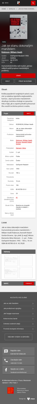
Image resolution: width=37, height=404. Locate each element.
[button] (18, 27)
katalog (12, 9)
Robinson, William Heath (12, 52)
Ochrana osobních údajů (11, 324)
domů (4, 9)
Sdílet (7, 81)
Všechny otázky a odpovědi (18, 337)
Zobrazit (29, 283)
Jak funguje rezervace (11, 313)
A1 (17, 198)
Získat (18, 76)
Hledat (32, 3)
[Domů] (18, 3)
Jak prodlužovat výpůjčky (12, 308)
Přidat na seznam (25, 81)
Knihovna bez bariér (10, 319)
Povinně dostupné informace (13, 329)
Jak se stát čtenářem (10, 303)
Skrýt (29, 113)
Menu (5, 3)
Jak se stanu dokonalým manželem (26, 9)
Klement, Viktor (21, 148)
